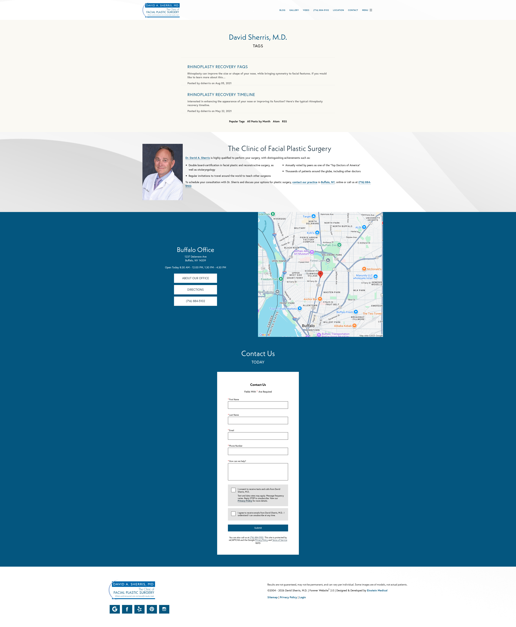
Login (302, 597)
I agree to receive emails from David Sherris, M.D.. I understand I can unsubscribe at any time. (261, 514)
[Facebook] (127, 609)
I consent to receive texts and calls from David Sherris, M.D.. (261, 495)
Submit (258, 528)
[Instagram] (164, 609)
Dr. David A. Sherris (197, 158)
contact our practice (304, 182)
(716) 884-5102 (257, 537)
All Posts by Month (258, 121)
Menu (365, 10)
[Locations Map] (320, 274)
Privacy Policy (245, 501)
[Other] (115, 609)
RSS (284, 121)
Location (338, 10)
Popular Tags (237, 121)
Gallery (294, 10)
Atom (276, 121)
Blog (282, 10)
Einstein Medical (377, 590)
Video (306, 10)
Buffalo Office (195, 249)
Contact (353, 10)
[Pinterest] (152, 609)
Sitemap (272, 597)
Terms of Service (279, 540)
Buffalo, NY (328, 182)
